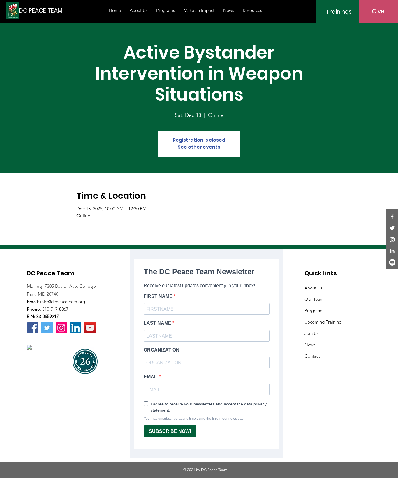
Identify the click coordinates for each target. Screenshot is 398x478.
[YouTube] (392, 262)
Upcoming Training (322, 322)
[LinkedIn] (392, 251)
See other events (199, 147)
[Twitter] (392, 228)
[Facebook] (392, 217)
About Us (313, 288)
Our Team (314, 299)
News (309, 344)
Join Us (311, 333)
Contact (312, 356)
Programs (313, 310)
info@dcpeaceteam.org (62, 301)
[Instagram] (392, 239)
